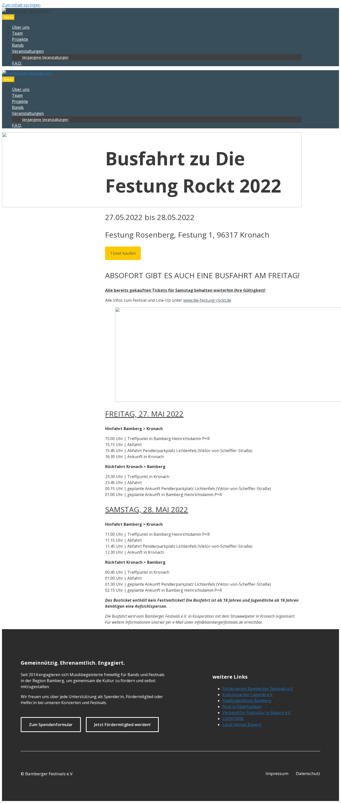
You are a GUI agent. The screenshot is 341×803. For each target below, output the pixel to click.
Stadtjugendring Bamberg (246, 700)
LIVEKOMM (233, 718)
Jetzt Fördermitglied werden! (122, 724)
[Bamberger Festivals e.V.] (27, 73)
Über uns (20, 27)
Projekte (20, 39)
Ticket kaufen (123, 253)
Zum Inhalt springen (21, 5)
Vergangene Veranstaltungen (45, 57)
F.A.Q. (17, 63)
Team (17, 33)
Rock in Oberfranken (241, 706)
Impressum (277, 773)
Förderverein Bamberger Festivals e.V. (257, 688)
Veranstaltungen (28, 51)
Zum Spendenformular (51, 724)
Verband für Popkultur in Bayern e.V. (256, 712)
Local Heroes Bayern (241, 724)
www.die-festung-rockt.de (207, 300)
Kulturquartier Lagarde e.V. (247, 694)
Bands (18, 45)
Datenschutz (308, 773)
